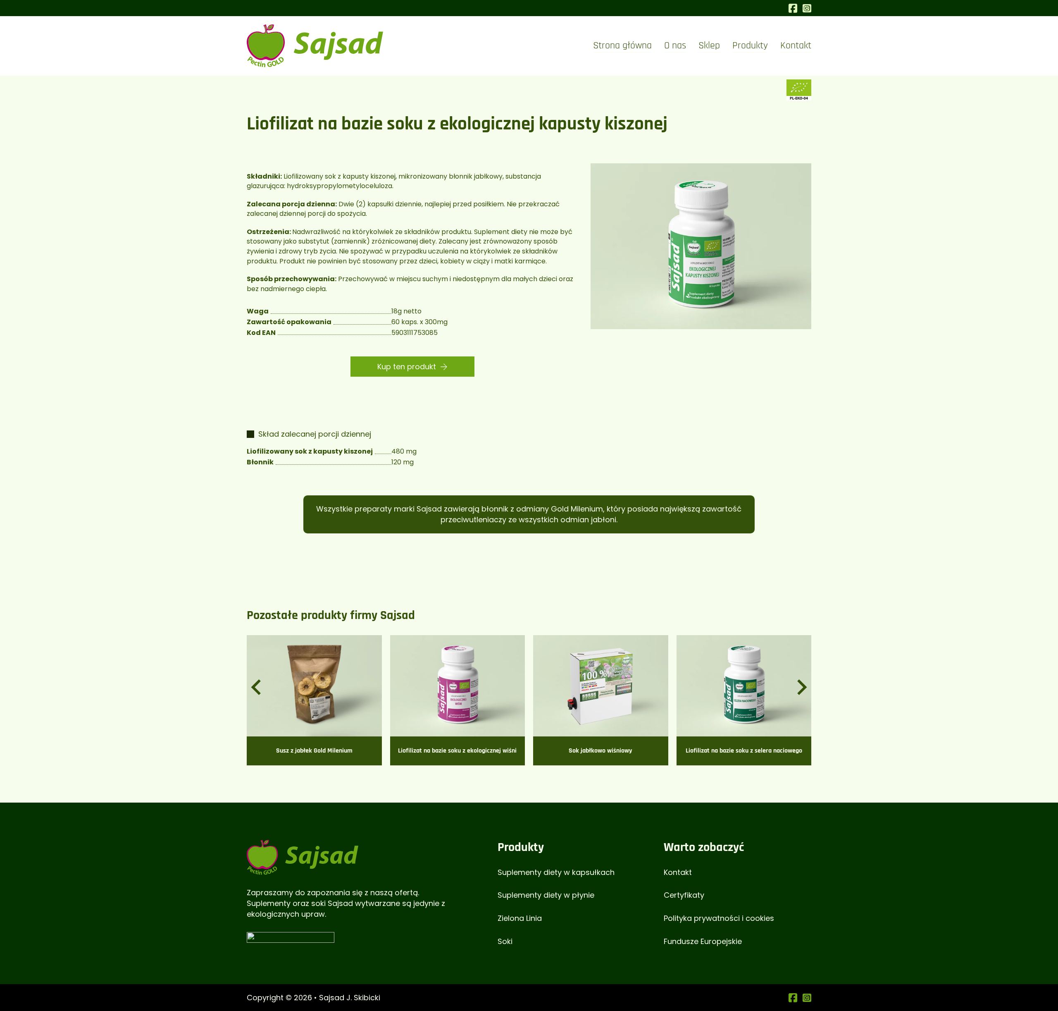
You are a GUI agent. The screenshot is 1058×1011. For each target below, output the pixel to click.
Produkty (750, 45)
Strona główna (622, 45)
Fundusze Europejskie (703, 941)
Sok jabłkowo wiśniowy (600, 750)
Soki (505, 941)
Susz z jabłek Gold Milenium (314, 750)
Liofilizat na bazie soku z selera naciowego (744, 750)
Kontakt (795, 45)
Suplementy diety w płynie (546, 895)
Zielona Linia (520, 918)
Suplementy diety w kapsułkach (556, 872)
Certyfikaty (684, 895)
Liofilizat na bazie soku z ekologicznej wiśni (457, 750)
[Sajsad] (302, 856)
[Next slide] (801, 687)
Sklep (709, 45)
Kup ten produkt (406, 366)
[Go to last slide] (257, 687)
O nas (675, 45)
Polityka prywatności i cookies (719, 918)
